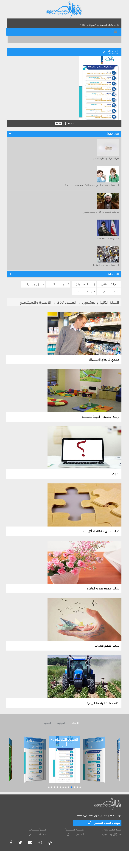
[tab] (64, 134)
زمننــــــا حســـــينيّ (85, 284)
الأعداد (75, 723)
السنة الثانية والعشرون (100, 302)
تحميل (68, 123)
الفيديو (61, 723)
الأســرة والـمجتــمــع (35, 302)
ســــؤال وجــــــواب (34, 284)
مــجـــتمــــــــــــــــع (86, 291)
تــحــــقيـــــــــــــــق (112, 291)
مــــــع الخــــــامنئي (110, 284)
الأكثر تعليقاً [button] (113, 134)
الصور (47, 723)
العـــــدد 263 (66, 302)
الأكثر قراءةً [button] (113, 274)
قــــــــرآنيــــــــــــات (60, 284)
